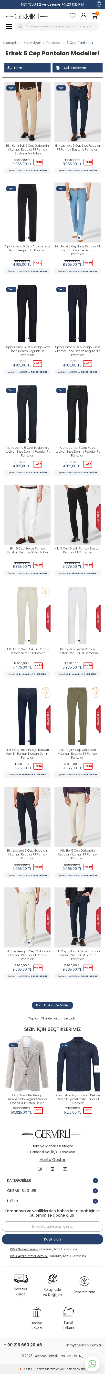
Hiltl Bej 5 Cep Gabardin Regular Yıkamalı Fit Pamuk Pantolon (77, 854)
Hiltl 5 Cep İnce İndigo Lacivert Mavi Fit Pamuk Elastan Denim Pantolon (27, 754)
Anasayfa (10, 43)
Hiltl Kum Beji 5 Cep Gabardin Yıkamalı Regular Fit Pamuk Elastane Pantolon (27, 149)
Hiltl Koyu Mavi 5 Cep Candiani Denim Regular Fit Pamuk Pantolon (77, 955)
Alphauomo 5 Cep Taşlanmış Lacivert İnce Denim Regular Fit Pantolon (27, 452)
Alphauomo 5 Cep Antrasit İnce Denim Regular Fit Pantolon (27, 248)
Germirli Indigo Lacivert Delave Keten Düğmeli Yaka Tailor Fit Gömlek (78, 1099)
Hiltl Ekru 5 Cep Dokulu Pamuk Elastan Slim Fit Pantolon (27, 651)
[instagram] (39, 1169)
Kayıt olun (52, 1239)
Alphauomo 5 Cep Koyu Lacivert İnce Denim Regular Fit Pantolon (77, 452)
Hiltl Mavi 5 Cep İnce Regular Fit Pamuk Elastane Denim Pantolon (77, 250)
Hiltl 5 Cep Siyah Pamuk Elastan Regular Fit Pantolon (77, 550)
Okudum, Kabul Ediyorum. (48, 1256)
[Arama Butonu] (21, 26)
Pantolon (54, 43)
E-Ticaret (37, 1369)
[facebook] (52, 1169)
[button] (26, 137)
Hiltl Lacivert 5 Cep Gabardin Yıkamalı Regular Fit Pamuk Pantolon (27, 854)
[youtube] (65, 1169)
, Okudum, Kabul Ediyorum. (44, 1249)
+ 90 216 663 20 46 (23, 1345)
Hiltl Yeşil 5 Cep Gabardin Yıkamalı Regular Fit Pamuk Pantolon (77, 754)
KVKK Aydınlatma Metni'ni (29, 1256)
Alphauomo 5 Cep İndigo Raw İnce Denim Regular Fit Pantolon (27, 351)
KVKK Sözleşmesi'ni (24, 1249)
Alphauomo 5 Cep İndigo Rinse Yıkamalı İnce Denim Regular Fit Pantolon (77, 351)
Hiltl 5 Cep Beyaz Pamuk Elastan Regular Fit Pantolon (27, 550)
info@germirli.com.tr (83, 1345)
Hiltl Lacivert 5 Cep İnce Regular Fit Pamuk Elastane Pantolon (77, 148)
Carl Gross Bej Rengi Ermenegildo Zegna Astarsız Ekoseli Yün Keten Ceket (27, 1099)
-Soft (25, 1369)
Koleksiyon (32, 43)
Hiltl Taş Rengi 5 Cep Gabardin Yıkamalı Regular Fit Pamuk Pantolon (27, 955)
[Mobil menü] (9, 26)
